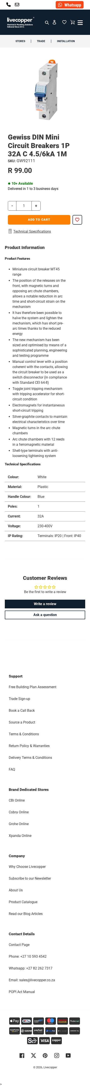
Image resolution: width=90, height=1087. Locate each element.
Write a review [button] (45, 604)
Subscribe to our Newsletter (30, 878)
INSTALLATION (66, 41)
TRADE (41, 41)
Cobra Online (19, 812)
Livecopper (50, 1067)
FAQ (12, 769)
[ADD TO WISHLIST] (77, 220)
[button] (64, 22)
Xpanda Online (20, 836)
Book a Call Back (22, 710)
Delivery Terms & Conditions (30, 758)
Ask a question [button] (45, 615)
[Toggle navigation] (79, 22)
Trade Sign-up (19, 699)
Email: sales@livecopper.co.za (32, 980)
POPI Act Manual (22, 992)
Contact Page (19, 945)
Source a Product (22, 722)
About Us (16, 890)
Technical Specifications (32, 231)
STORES (20, 41)
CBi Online (17, 800)
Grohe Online (19, 824)
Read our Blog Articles (26, 914)
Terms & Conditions (24, 734)
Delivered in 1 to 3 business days (33, 189)
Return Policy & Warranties (29, 746)
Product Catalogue (23, 902)
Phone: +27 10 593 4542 (28, 956)
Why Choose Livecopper (27, 867)
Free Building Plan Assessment (32, 687)
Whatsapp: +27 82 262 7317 (30, 968)
